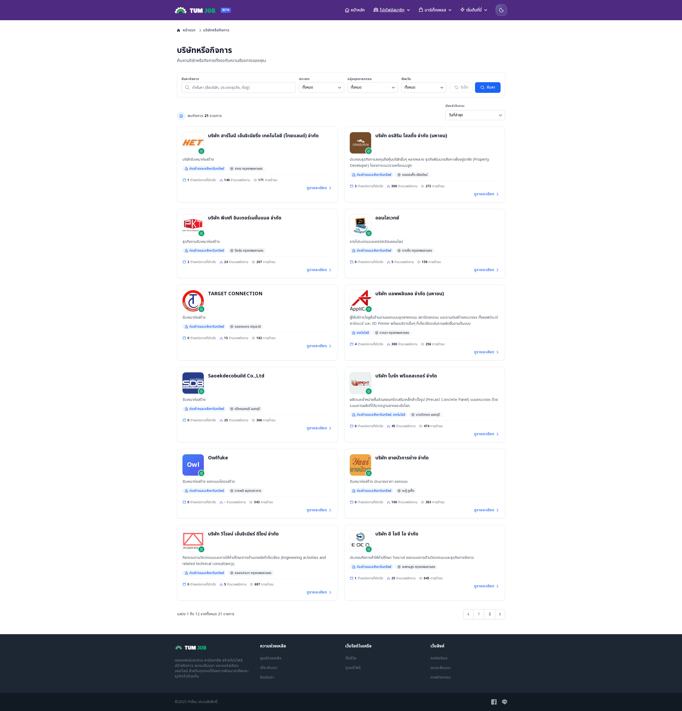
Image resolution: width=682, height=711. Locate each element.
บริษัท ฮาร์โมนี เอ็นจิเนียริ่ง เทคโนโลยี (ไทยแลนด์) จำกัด (263, 135)
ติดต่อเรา (267, 677)
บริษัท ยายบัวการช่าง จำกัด (402, 457)
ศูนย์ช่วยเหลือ (270, 658)
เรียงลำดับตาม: (455, 106)
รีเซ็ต (464, 87)
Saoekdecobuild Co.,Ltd (236, 376)
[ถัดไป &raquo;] (500, 614)
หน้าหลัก (358, 10)
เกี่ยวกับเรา (268, 668)
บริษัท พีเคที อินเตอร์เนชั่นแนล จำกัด (244, 218)
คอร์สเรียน (439, 658)
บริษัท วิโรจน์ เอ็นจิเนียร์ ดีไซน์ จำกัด (243, 534)
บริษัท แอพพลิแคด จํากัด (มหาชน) (409, 293)
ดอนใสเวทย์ (387, 218)
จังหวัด (406, 79)
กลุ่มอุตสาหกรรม (359, 79)
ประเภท (304, 79)
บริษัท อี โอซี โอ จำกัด (396, 534)
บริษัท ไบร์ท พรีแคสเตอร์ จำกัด (406, 376)
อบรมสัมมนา (441, 668)
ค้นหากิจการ (190, 79)
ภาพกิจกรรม (441, 677)
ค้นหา (491, 87)
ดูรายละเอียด (317, 188)
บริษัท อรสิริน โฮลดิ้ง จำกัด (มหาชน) (411, 135)
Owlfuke (218, 457)
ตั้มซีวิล (350, 658)
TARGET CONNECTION (235, 293)
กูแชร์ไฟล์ (353, 668)
